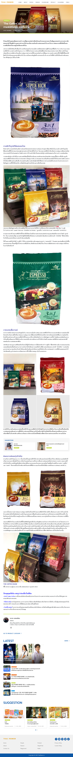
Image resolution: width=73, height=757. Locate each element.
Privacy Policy (58, 743)
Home (20, 2)
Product (53, 2)
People (31, 2)
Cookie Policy (58, 746)
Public (67, 2)
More (66, 641)
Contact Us (6, 748)
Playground (45, 2)
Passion (38, 2)
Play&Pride (61, 2)
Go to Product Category (12, 633)
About (25, 2)
